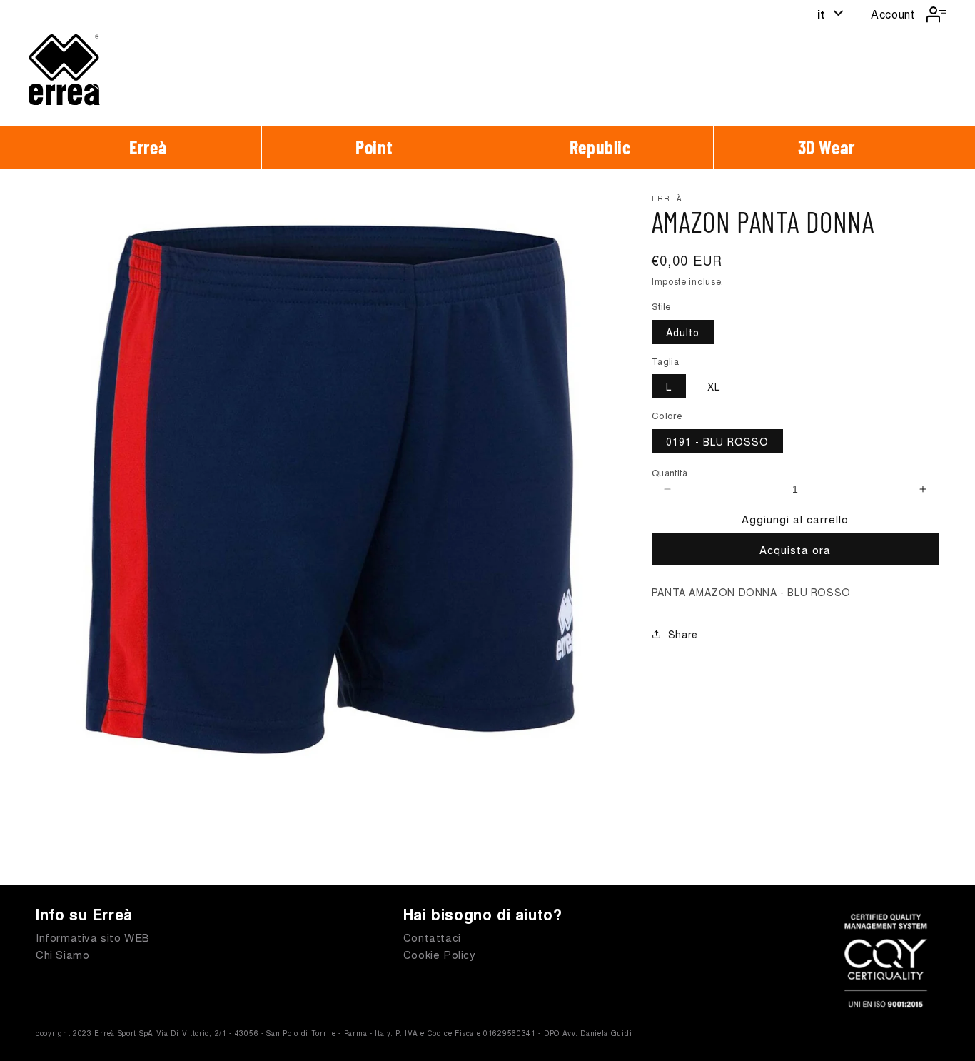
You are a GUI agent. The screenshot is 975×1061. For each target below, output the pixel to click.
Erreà (148, 147)
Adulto (682, 332)
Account (893, 14)
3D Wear (826, 147)
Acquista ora (795, 549)
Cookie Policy (439, 954)
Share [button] (683, 634)
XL (713, 386)
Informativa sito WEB (93, 937)
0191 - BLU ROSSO (717, 441)
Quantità (669, 472)
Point (374, 147)
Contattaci (432, 937)
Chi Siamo (62, 954)
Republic (600, 147)
